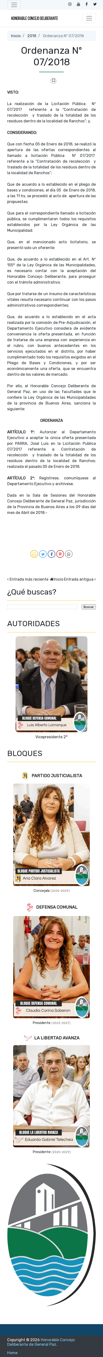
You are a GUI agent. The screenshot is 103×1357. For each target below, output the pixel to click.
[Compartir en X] (43, 554)
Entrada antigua (78, 579)
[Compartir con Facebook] (51, 554)
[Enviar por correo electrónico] (34, 554)
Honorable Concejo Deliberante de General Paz (41, 1342)
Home (12, 1353)
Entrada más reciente (29, 579)
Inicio (16, 36)
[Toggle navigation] (14, 5)
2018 (31, 36)
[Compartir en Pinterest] (60, 554)
